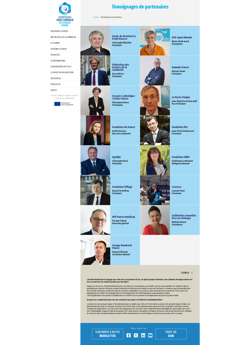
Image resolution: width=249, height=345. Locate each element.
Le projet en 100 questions (62, 72)
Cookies (74, 95)
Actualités (55, 55)
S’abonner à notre (107, 334)
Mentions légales (64, 95)
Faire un (170, 334)
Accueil (95, 17)
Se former (55, 43)
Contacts (54, 95)
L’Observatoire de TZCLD (61, 66)
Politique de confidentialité (65, 98)
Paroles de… (56, 84)
